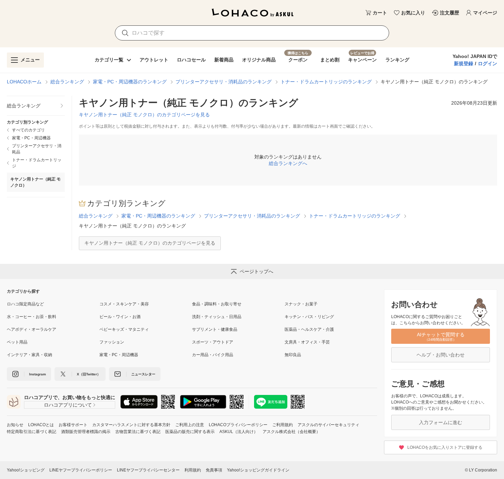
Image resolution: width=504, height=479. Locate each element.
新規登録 (463, 63)
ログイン (487, 63)
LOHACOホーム (24, 81)
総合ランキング (67, 81)
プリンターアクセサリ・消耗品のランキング (224, 81)
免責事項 (214, 470)
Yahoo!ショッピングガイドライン (258, 470)
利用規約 (192, 470)
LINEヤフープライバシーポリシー (80, 470)
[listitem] (36, 106)
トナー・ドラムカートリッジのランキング (326, 81)
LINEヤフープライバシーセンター (148, 470)
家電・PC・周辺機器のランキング (130, 81)
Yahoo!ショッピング (26, 470)
